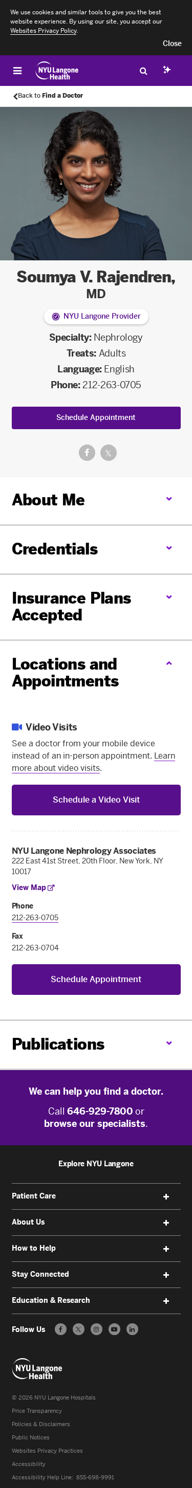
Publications (58, 1044)
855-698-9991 (95, 1477)
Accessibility (29, 1464)
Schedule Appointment (96, 417)
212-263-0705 (111, 385)
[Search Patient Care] (143, 70)
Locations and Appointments (65, 673)
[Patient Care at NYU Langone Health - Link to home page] (57, 70)
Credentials (54, 549)
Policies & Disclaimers (41, 1424)
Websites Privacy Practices (47, 1451)
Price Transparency (37, 1411)
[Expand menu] (166, 1197)
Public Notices (31, 1437)
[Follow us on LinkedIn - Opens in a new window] (132, 1329)
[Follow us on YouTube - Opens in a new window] (114, 1329)
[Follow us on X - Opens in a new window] (78, 1329)
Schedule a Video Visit (96, 800)
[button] (172, 44)
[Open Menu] (17, 70)
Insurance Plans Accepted (71, 607)
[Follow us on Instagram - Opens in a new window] (96, 1329)
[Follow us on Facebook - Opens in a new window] (61, 1329)
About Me (48, 500)
